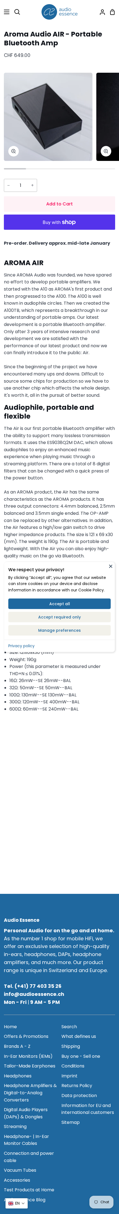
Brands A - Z (17, 1046)
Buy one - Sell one (80, 1056)
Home (10, 1027)
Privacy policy (21, 646)
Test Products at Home (29, 1190)
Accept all (59, 604)
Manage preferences (59, 630)
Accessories (17, 1180)
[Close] (111, 566)
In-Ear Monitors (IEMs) (28, 1056)
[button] (17, 1203)
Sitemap (70, 1122)
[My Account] (100, 12)
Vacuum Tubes (20, 1170)
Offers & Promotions (26, 1036)
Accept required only (59, 617)
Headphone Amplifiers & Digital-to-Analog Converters (30, 1092)
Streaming (15, 1126)
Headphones (18, 1076)
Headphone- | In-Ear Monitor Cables (26, 1140)
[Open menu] (5, 12)
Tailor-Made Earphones (29, 1066)
